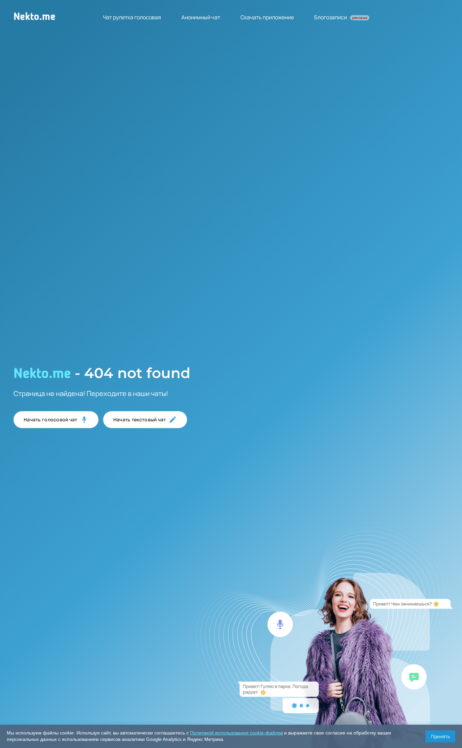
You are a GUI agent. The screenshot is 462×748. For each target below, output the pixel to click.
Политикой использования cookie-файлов (236, 732)
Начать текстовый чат (139, 419)
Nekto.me (34, 17)
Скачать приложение (267, 17)
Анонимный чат (200, 17)
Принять (440, 736)
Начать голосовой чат (50, 419)
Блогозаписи (340, 17)
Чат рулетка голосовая (132, 17)
